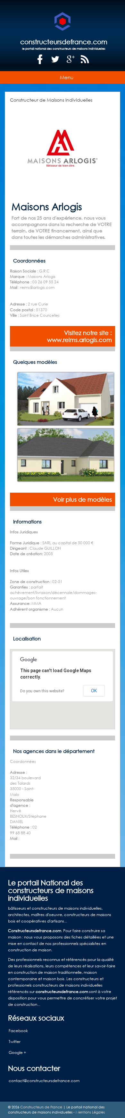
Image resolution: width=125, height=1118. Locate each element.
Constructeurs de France (41, 1107)
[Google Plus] (71, 59)
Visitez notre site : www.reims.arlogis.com (79, 336)
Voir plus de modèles (82, 499)
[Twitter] (55, 59)
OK (94, 690)
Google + (17, 1052)
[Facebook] (40, 59)
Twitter (15, 1041)
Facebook (18, 1030)
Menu (66, 77)
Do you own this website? (42, 691)
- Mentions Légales (88, 1112)
